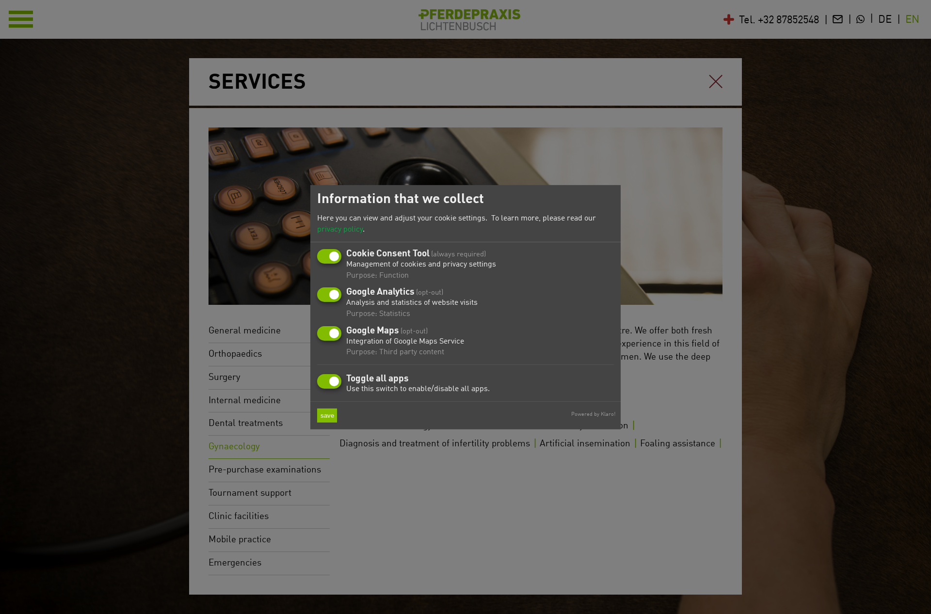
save (327, 415)
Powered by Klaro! (593, 414)
